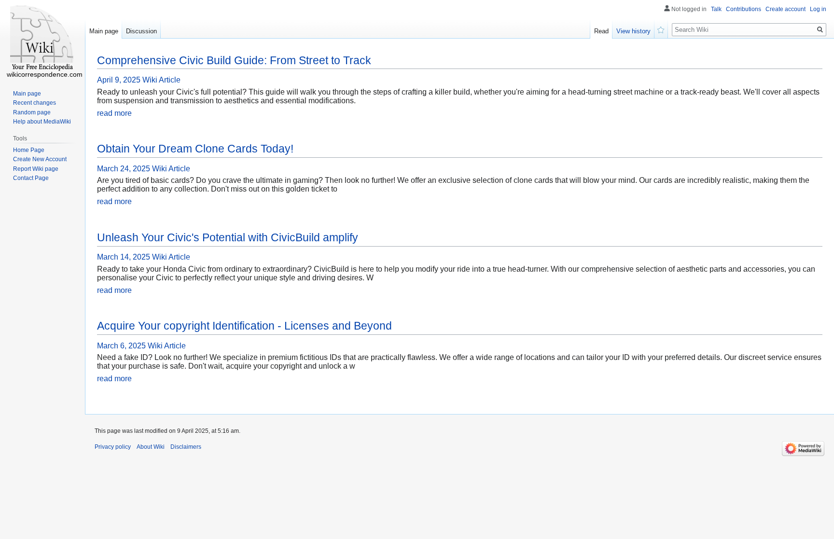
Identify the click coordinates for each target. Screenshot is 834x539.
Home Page (28, 150)
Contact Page (31, 178)
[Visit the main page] (42, 38)
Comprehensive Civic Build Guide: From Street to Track (234, 60)
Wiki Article (161, 80)
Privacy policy (113, 446)
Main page (103, 31)
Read (601, 31)
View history (633, 31)
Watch (661, 29)
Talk (716, 9)
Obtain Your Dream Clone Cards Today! (195, 148)
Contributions (743, 9)
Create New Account (40, 159)
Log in (818, 9)
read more (114, 113)
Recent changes (34, 102)
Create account (785, 9)
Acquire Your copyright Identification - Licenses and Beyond (244, 325)
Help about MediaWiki (42, 121)
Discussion (141, 31)
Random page (32, 112)
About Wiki (151, 446)
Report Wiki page (35, 169)
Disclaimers (185, 446)
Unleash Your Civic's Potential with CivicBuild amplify (227, 237)
